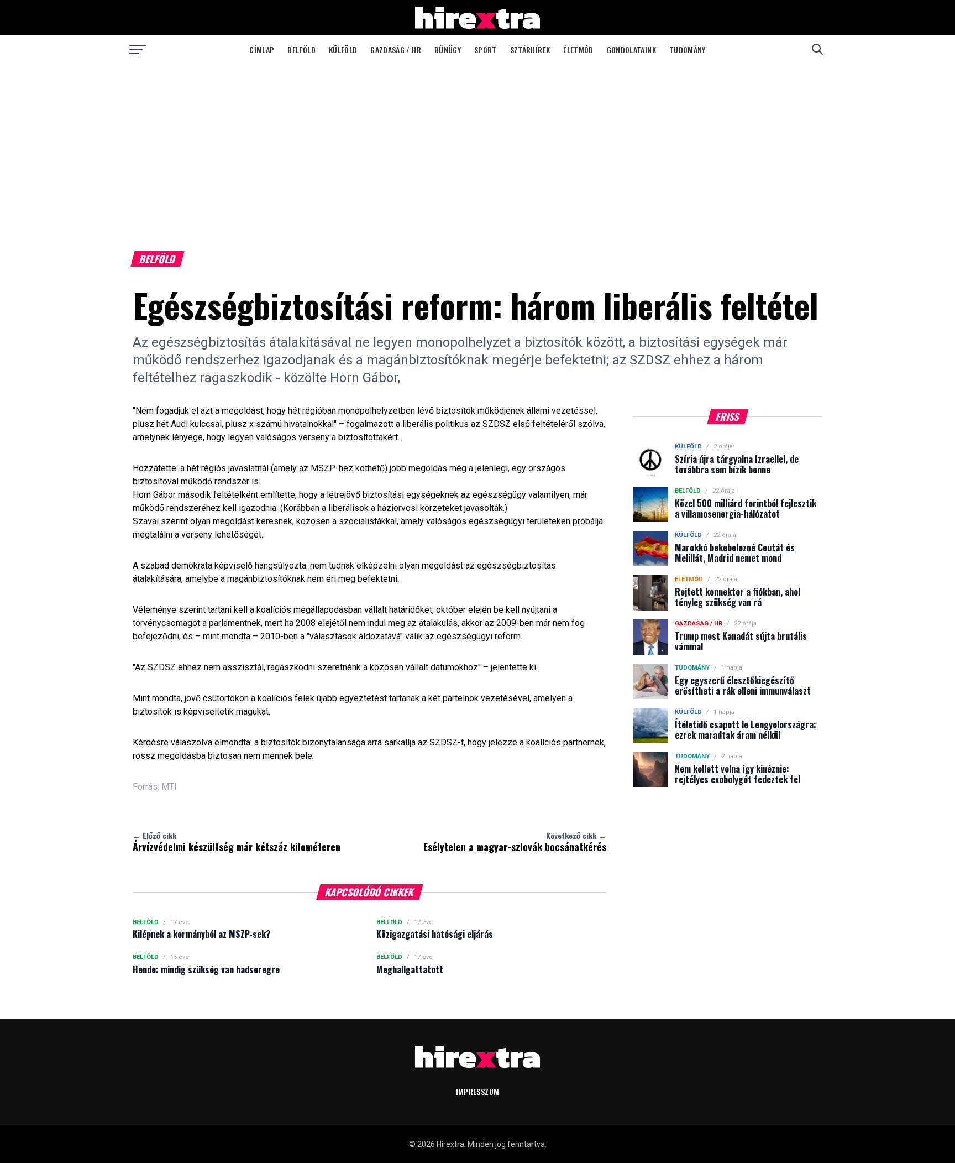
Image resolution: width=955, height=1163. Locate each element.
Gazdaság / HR (395, 49)
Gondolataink (631, 49)
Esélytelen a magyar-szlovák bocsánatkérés (514, 842)
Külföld (343, 49)
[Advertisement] (477, 146)
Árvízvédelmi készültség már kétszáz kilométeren (236, 842)
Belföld (301, 49)
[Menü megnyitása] (137, 49)
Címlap (261, 49)
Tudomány (687, 49)
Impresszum (478, 1091)
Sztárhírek (530, 49)
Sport (485, 49)
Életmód (578, 49)
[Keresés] (817, 49)
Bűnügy (447, 49)
